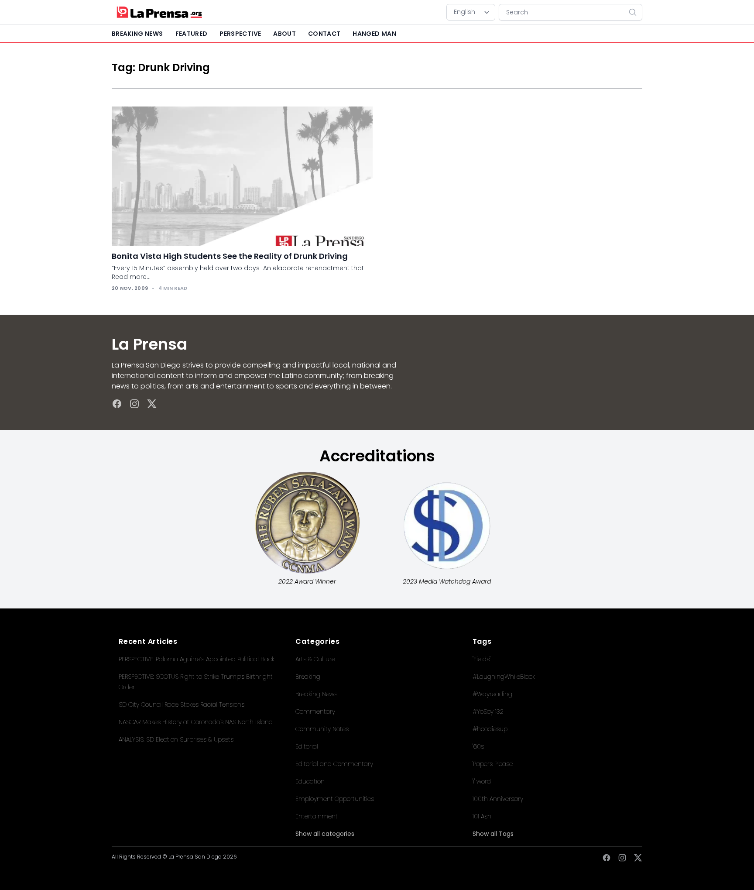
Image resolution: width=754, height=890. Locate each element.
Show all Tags (493, 833)
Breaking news (137, 33)
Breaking (307, 676)
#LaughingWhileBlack (504, 676)
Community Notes (322, 729)
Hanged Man (374, 33)
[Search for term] (635, 12)
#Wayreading (492, 694)
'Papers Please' (493, 763)
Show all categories (324, 833)
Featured (191, 33)
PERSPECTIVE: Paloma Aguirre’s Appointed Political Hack (196, 659)
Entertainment (316, 816)
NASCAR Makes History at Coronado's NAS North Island (196, 722)
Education (310, 781)
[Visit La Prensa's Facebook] (117, 404)
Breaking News (316, 694)
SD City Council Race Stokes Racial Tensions (181, 704)
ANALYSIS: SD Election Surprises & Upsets (176, 739)
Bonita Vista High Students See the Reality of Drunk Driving (230, 256)
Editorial (306, 746)
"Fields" (481, 659)
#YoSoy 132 (488, 711)
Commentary (315, 711)
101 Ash (482, 816)
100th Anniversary (498, 798)
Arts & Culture (315, 659)
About (284, 33)
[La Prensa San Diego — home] (159, 12)
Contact (324, 33)
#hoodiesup (490, 729)
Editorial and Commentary (334, 763)
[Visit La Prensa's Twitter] (152, 404)
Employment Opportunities (334, 798)
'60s (478, 746)
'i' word (482, 781)
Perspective (240, 33)
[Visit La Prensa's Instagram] (134, 404)
